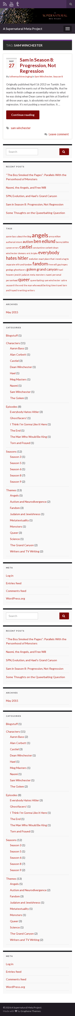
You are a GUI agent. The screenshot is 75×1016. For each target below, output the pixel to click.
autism (28, 242)
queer (24, 279)
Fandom (15, 508)
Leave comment (59, 134)
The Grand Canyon (22, 545)
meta (32, 274)
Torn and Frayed (20, 443)
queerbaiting (37, 280)
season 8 (10, 285)
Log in (9, 575)
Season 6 (15, 469)
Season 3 (15, 456)
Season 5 (15, 463)
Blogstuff (12, 335)
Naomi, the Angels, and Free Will (26, 187)
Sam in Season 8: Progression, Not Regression (38, 65)
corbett (49, 247)
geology (9, 269)
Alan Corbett (18, 354)
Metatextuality (19, 520)
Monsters (16, 526)
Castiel (14, 360)
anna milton (55, 236)
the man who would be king (37, 285)
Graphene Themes (31, 1011)
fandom (40, 263)
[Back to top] (66, 1007)
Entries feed (13, 583)
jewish (17, 274)
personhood (12, 280)
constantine (39, 247)
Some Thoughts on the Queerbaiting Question (35, 212)
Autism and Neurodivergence (28, 501)
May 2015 (12, 312)
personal (56, 274)
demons (22, 253)
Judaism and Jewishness (25, 514)
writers (31, 290)
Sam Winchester (43, 76)
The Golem (17, 398)
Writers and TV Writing (24, 551)
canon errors (12, 247)
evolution (33, 259)
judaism (25, 274)
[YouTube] (11, 3)
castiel (25, 247)
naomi (49, 274)
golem (31, 269)
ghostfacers (20, 269)
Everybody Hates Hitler (24, 411)
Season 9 (15, 481)
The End (15, 430)
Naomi (14, 385)
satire (64, 280)
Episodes (11, 406)
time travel (56, 285)
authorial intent (14, 242)
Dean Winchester (21, 367)
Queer (14, 532)
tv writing (22, 290)
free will (52, 264)
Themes (11, 490)
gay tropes (62, 264)
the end (19, 285)
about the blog (24, 236)
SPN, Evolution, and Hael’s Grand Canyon (31, 196)
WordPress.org (15, 598)
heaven (10, 274)
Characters (13, 343)
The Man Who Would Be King (28, 436)
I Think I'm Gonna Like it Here (28, 424)
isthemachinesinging (20, 76)
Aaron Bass (17, 348)
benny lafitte (62, 242)
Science (15, 539)
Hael (13, 373)
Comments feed (16, 590)
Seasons (11, 451)
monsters (40, 274)
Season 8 (58, 76)
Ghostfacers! (18, 418)
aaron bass (11, 236)
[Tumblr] (17, 3)
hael (60, 269)
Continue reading (22, 114)
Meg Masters (18, 379)
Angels (14, 495)
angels (40, 235)
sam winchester (21, 128)
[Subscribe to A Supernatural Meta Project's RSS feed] (5, 3)
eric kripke (32, 253)
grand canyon (47, 269)
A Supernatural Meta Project (22, 28)
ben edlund (44, 241)
